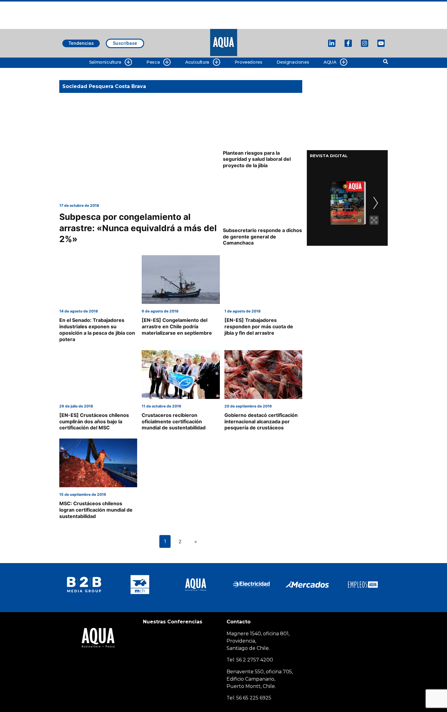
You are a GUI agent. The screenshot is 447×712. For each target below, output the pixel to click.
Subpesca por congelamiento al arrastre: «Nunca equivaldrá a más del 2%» (138, 228)
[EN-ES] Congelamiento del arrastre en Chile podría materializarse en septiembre (177, 326)
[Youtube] (381, 43)
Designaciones (293, 62)
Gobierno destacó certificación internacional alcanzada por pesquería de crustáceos (261, 421)
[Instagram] (364, 43)
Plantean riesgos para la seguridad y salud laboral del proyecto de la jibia (257, 159)
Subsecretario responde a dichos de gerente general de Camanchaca (262, 236)
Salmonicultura (105, 62)
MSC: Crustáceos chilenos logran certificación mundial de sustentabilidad (96, 509)
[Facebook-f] (348, 43)
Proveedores (248, 62)
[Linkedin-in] (331, 43)
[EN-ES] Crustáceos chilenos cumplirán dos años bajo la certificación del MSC (94, 421)
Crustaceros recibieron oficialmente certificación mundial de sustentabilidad (174, 421)
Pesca (153, 62)
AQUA (330, 62)
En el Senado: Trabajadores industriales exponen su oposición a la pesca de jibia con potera (97, 329)
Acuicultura (197, 62)
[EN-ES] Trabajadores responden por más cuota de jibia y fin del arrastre (258, 326)
